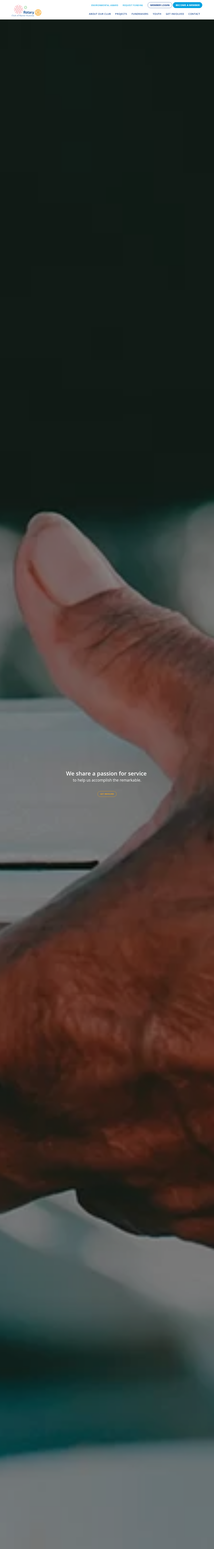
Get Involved (175, 13)
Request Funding (133, 5)
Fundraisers (140, 13)
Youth (157, 13)
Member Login (160, 5)
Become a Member (188, 5)
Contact (194, 13)
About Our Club (100, 13)
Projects (121, 13)
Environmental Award (104, 5)
